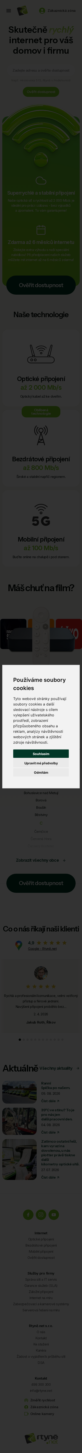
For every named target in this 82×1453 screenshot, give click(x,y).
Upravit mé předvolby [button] (41, 763)
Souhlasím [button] (41, 753)
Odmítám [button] (41, 772)
